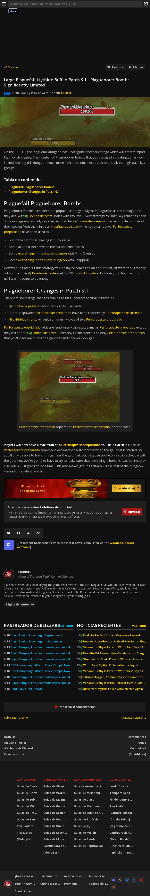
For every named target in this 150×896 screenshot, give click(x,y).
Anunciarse (97, 876)
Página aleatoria (50, 883)
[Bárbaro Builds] (121, 813)
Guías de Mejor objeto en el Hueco (89, 793)
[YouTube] (141, 880)
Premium (70, 883)
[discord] (9, 545)
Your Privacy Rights (26, 883)
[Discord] (113, 880)
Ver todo (66, 626)
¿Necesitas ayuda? (26, 876)
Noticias (13, 67)
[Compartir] (146, 4)
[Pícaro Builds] (119, 839)
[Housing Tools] (15, 742)
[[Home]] (8, 886)
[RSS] (113, 887)
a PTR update (89, 273)
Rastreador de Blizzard (32, 625)
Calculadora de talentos (27, 826)
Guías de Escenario (56, 832)
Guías (142, 742)
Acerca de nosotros (75, 876)
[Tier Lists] (51, 852)
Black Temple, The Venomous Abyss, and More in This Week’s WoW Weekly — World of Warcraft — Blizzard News (42, 647)
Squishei (66, 93)
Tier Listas (24, 832)
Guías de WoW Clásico (89, 779)
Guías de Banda (27, 819)
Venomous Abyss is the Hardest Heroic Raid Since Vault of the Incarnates (114, 683)
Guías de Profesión (27, 813)
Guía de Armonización (89, 786)
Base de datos (14, 754)
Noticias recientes (99, 625)
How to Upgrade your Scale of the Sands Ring (114, 641)
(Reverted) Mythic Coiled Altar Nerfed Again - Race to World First (114, 689)
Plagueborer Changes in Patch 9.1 (34, 191)
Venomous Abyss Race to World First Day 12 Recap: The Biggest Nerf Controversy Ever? (114, 647)
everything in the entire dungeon (42, 253)
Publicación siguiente (133, 717)
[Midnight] (24, 839)
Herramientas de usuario (50, 876)
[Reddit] (28, 533)
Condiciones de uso (26, 891)
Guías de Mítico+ (27, 806)
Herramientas (136, 737)
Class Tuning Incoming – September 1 (36, 635)
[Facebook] (18, 533)
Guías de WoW (27, 779)
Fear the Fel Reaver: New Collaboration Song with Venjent (114, 653)
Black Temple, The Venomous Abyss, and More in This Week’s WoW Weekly (42, 659)
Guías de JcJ (82, 826)
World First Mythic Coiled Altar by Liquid (110, 665)
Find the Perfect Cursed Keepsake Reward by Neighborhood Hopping (114, 635)
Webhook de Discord (18, 748)
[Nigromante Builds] (122, 826)
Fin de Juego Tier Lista (122, 799)
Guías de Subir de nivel (27, 799)
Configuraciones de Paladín (122, 832)
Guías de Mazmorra (56, 799)
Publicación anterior (16, 717)
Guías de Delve (27, 793)
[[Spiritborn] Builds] (122, 852)
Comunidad (138, 748)
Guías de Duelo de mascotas (56, 826)
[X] (120, 880)
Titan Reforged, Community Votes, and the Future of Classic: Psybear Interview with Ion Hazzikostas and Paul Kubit (114, 677)
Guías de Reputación (56, 819)
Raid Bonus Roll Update (27, 689)
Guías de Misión (54, 813)
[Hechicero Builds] (122, 846)
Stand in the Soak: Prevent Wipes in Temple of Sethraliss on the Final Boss (114, 659)
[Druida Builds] (120, 819)
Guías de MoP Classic (56, 779)
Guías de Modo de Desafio (56, 839)
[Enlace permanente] (38, 533)
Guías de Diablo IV (122, 779)
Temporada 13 (120, 793)
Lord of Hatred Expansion (122, 786)
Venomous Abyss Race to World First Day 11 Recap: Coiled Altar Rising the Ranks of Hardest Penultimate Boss (114, 671)
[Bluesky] (9, 533)
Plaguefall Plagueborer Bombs (31, 187)
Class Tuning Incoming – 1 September (36, 641)
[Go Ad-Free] (137, 754)
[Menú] (4, 4)
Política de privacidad (100, 883)
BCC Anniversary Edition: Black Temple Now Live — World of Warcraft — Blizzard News (42, 665)
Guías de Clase (27, 786)
